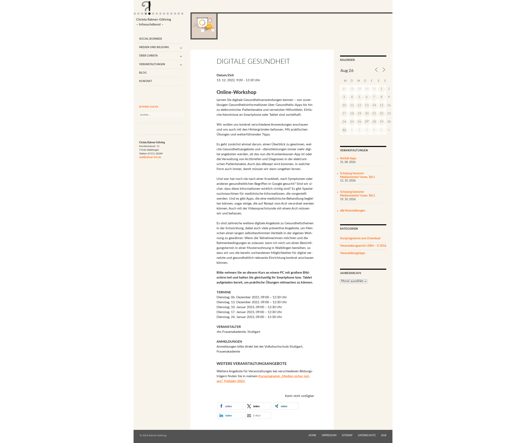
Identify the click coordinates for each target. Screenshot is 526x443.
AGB (383, 435)
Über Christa (148, 55)
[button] (230, 406)
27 (344, 89)
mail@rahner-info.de (150, 157)
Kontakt (145, 81)
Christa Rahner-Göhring (153, 22)
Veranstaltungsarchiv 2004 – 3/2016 (363, 245)
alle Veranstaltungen (352, 210)
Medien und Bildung (154, 47)
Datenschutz (367, 435)
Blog (142, 73)
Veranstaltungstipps (352, 253)
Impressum (329, 435)
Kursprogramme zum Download (360, 238)
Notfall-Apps (348, 158)
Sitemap (347, 435)
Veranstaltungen (152, 64)
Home (312, 435)
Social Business (150, 39)
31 (344, 130)
